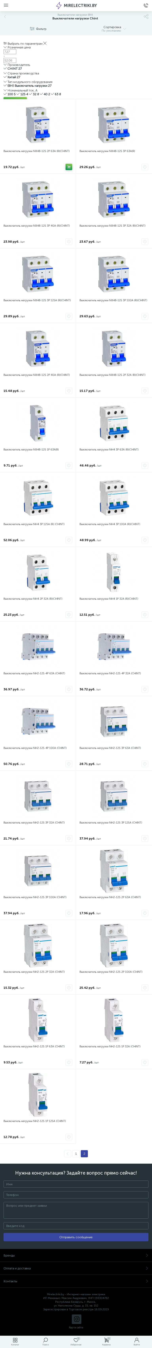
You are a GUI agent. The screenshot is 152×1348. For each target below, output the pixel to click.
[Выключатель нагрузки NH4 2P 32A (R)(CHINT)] (38, 572)
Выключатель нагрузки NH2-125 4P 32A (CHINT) (110, 673)
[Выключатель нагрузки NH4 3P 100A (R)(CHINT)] (114, 498)
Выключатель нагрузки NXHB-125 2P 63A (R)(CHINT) (37, 151)
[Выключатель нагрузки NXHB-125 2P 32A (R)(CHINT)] (114, 349)
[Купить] (69, 167)
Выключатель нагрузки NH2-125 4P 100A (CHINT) (35, 748)
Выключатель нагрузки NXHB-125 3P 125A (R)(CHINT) (37, 300)
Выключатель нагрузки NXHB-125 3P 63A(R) (107, 151)
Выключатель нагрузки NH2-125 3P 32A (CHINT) (34, 822)
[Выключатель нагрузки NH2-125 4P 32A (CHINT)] (114, 647)
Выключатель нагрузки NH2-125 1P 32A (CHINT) (110, 1046)
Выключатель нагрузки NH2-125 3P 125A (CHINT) (111, 822)
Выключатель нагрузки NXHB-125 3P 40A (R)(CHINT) (37, 225)
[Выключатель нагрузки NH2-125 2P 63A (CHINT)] (114, 871)
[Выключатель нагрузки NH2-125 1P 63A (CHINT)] (38, 1020)
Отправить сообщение (76, 1237)
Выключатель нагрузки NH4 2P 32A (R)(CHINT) (33, 598)
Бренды (9, 1255)
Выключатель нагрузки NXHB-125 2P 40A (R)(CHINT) (37, 375)
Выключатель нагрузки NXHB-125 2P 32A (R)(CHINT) (112, 375)
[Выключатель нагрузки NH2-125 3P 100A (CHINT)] (38, 871)
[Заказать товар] (145, 167)
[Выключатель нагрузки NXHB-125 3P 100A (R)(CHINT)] (114, 274)
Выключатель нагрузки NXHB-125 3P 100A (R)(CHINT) (113, 300)
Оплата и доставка (17, 1268)
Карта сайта (76, 1327)
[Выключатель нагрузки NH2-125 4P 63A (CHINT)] (38, 647)
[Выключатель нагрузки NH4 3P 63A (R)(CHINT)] (114, 423)
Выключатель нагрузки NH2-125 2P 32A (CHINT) (34, 972)
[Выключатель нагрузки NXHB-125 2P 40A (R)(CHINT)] (38, 349)
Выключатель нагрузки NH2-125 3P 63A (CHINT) (110, 748)
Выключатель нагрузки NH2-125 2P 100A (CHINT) (111, 972)
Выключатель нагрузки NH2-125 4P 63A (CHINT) (34, 673)
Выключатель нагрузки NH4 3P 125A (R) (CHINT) (34, 524)
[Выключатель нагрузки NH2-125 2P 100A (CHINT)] (114, 946)
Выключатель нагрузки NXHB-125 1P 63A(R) (31, 449)
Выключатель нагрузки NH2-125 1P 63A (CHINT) (34, 1046)
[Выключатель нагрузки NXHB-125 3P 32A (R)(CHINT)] (114, 199)
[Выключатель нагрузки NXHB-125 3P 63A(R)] (114, 125)
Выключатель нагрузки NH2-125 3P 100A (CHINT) (35, 897)
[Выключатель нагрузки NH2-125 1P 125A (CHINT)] (38, 1095)
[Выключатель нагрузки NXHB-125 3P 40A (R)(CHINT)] (38, 199)
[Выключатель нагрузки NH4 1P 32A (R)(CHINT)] (114, 572)
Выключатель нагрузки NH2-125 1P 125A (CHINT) (35, 1121)
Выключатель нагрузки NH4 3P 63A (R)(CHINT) (109, 449)
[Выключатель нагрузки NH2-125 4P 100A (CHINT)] (38, 722)
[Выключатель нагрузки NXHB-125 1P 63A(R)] (38, 423)
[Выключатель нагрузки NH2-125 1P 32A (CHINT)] (114, 1020)
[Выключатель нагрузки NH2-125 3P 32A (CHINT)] (38, 796)
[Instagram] (76, 1319)
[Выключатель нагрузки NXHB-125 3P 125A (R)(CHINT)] (38, 274)
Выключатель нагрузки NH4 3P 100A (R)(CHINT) (110, 524)
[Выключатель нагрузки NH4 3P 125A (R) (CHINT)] (38, 498)
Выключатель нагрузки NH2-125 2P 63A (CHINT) (110, 897)
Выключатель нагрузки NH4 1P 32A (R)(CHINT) (109, 598)
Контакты (10, 1281)
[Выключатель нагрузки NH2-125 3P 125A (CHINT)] (114, 796)
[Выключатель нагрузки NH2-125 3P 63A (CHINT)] (114, 722)
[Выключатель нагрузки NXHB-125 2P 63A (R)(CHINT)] (38, 125)
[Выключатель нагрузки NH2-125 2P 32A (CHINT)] (38, 946)
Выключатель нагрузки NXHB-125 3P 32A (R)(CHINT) (112, 225)
